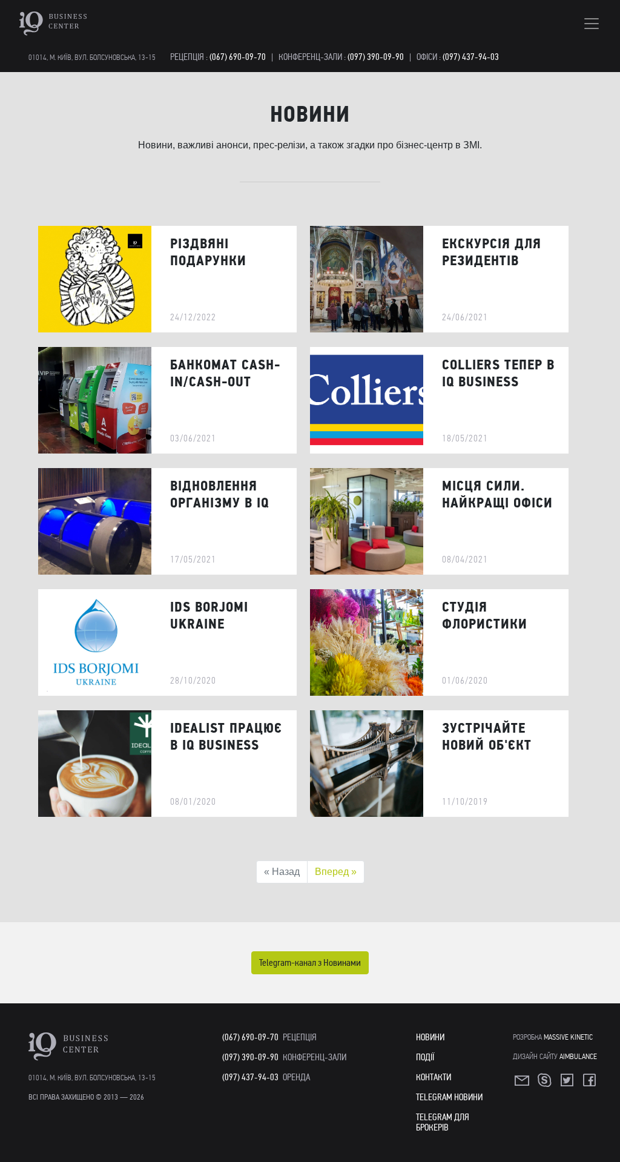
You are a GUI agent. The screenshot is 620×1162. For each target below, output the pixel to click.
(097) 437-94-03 (471, 56)
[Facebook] (590, 1083)
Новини (430, 1037)
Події (425, 1057)
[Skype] (545, 1083)
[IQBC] (87, 24)
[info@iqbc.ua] (523, 1083)
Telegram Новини (449, 1097)
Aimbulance (578, 1056)
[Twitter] (568, 1083)
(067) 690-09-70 (237, 56)
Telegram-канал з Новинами (310, 962)
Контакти (433, 1077)
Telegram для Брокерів (442, 1122)
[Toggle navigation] (591, 24)
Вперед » (336, 872)
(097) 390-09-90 (376, 56)
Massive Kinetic (568, 1037)
